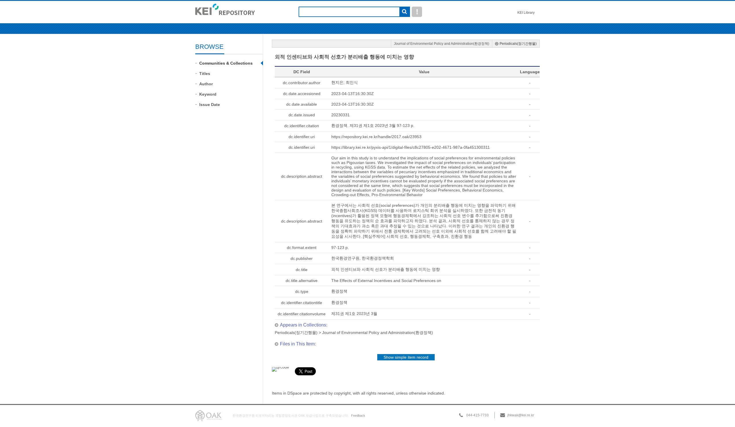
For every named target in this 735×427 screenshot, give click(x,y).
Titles (204, 73)
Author (206, 84)
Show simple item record (406, 357)
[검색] (404, 12)
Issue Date (209, 104)
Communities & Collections (226, 63)
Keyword (207, 94)
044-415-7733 (477, 415)
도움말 (417, 12)
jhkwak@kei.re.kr (520, 415)
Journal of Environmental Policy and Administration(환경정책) (441, 44)
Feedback (358, 415)
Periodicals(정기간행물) (518, 44)
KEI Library (526, 13)
